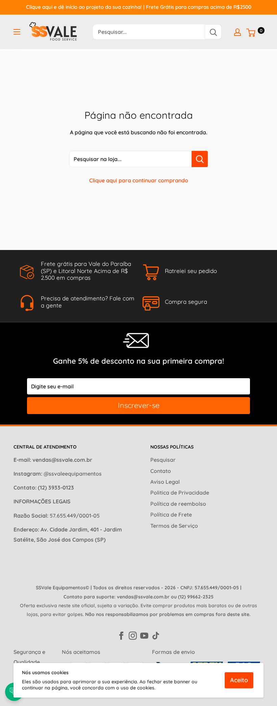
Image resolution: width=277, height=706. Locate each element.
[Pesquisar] (213, 31)
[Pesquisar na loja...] (200, 159)
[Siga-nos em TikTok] (156, 635)
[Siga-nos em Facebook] (121, 635)
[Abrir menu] (17, 32)
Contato (160, 471)
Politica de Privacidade (179, 492)
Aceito (239, 680)
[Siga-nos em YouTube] (144, 635)
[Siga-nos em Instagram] (133, 635)
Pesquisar (163, 459)
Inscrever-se (138, 405)
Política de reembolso (178, 503)
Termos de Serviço (174, 525)
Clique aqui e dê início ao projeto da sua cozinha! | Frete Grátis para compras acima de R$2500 (138, 7)
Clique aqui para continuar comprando (138, 180)
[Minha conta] (237, 32)
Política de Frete (171, 514)
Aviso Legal (165, 481)
